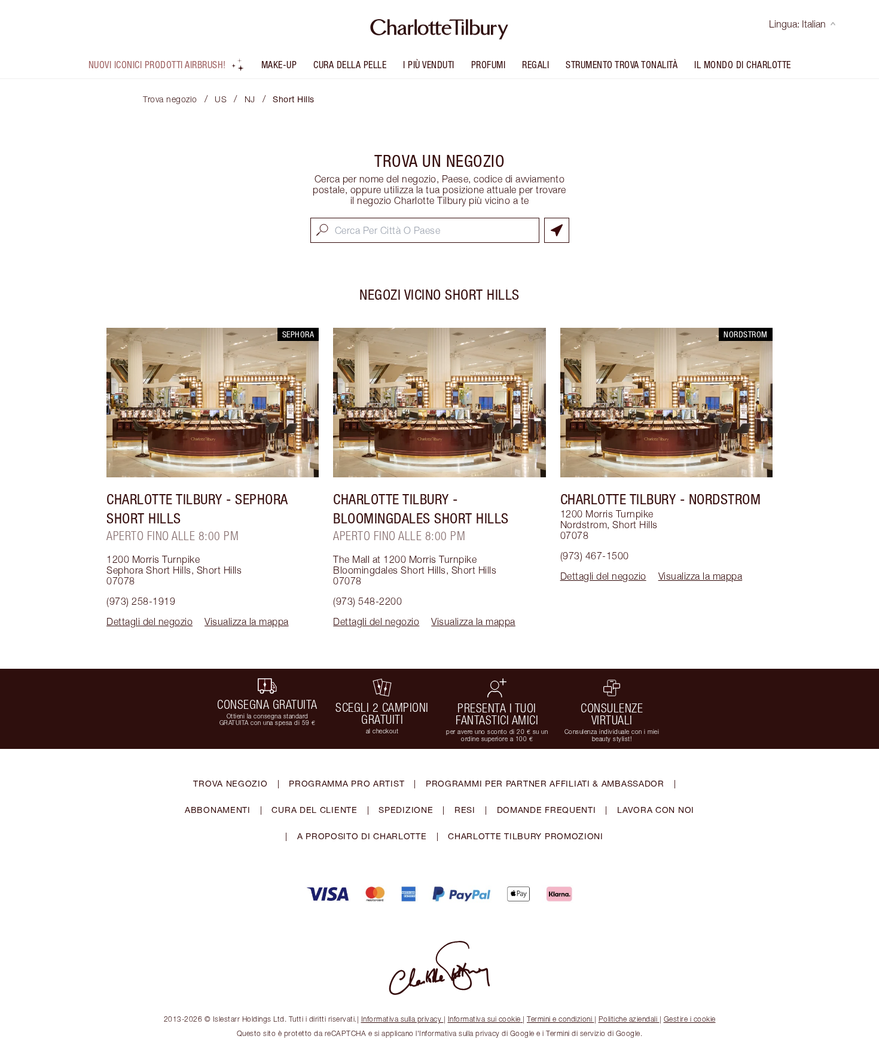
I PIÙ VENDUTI (428, 64)
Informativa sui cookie (484, 1019)
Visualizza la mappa (247, 621)
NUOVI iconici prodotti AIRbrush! (157, 64)
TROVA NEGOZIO (230, 783)
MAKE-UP (279, 64)
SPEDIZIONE (406, 810)
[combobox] (424, 230)
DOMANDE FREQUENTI (546, 810)
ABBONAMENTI (218, 810)
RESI (464, 810)
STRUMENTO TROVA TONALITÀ (621, 64)
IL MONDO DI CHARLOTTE (742, 64)
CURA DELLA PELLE (349, 64)
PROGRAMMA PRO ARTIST (346, 783)
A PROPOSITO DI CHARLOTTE (362, 836)
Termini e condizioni (559, 1019)
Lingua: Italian (797, 24)
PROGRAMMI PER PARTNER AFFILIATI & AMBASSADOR (545, 783)
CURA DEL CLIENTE (314, 810)
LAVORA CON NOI (655, 810)
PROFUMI (488, 64)
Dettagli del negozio (149, 621)
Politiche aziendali (628, 1019)
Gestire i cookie (690, 1019)
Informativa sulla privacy (401, 1019)
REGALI (535, 64)
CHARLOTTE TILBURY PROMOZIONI (525, 836)
